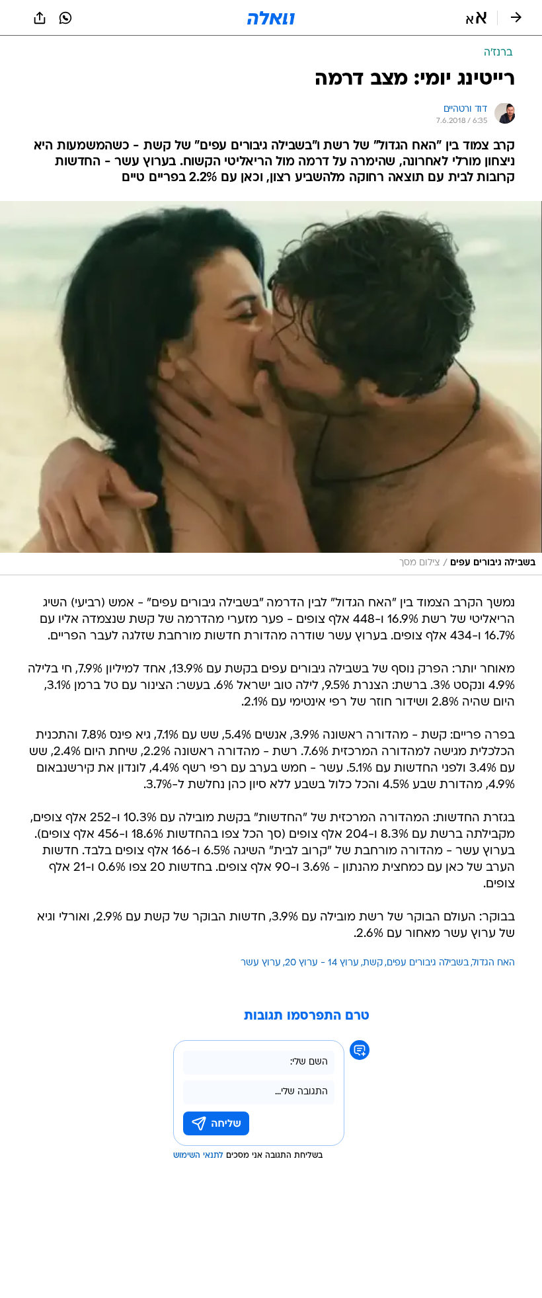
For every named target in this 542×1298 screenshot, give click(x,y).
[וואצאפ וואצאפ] (65, 17)
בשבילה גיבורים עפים (428, 963)
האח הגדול (494, 963)
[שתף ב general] (39, 18)
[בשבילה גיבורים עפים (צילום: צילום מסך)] (271, 388)
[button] (476, 18)
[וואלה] (271, 17)
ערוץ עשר (261, 963)
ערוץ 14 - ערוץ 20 (322, 963)
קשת (373, 963)
